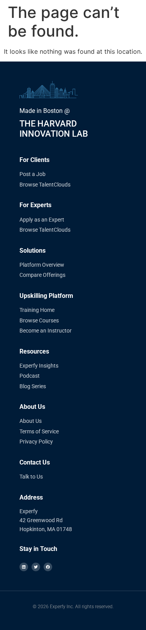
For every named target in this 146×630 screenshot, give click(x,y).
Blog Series (32, 386)
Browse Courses (39, 320)
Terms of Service (39, 431)
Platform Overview (41, 265)
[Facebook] (48, 567)
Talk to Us (31, 476)
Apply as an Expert (41, 219)
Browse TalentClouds (44, 184)
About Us (30, 421)
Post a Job (32, 174)
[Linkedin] (23, 567)
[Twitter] (36, 567)
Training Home (37, 310)
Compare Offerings (42, 275)
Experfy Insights (38, 366)
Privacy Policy (36, 441)
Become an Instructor (45, 330)
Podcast (29, 376)
